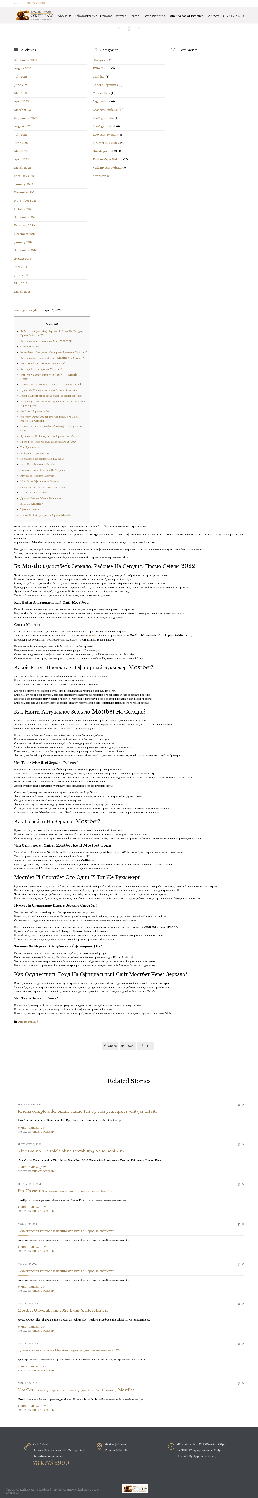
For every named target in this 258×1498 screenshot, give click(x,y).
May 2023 (21, 93)
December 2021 (25, 192)
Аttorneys (99, 176)
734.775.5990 (236, 16)
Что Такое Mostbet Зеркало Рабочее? (42, 363)
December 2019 (25, 234)
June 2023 (21, 85)
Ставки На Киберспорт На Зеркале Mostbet (46, 515)
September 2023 (25, 60)
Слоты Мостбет (29, 346)
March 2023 (22, 110)
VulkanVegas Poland (107, 167)
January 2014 (23, 242)
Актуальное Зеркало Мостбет (37, 475)
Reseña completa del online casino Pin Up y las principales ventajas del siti (87, 1111)
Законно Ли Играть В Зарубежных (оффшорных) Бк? (51, 395)
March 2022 (22, 167)
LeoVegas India (103, 118)
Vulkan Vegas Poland (107, 159)
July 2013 (20, 267)
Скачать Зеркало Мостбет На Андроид (42, 470)
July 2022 (20, 134)
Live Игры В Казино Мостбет (38, 464)
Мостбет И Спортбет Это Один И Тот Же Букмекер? (50, 384)
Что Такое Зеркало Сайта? (35, 411)
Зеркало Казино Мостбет (34, 492)
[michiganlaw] (34, 15)
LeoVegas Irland (104, 126)
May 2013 (20, 283)
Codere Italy (101, 93)
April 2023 (21, 101)
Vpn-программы (30, 509)
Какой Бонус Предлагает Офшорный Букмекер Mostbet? (53, 352)
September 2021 (25, 217)
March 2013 (22, 291)
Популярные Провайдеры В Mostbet (42, 458)
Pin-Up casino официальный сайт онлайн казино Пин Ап (65, 1191)
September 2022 (25, 118)
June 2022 (21, 143)
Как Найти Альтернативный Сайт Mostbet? (46, 341)
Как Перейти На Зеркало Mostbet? (41, 369)
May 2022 (21, 151)
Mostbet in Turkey (106, 143)
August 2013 (22, 258)
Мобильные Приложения (34, 453)
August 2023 (22, 68)
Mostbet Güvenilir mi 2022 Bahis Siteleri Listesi (63, 1310)
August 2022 (22, 126)
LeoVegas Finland (105, 110)
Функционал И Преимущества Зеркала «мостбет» (48, 436)
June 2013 (21, 275)
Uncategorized (103, 151)
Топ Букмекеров (29, 447)
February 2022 (24, 176)
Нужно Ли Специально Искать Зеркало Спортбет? (49, 390)
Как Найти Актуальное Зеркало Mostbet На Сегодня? (52, 358)
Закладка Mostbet (31, 504)
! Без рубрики (100, 60)
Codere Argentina (105, 85)
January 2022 (23, 184)
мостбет (93, 635)
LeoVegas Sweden (105, 134)
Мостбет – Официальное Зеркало (39, 481)
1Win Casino (101, 68)
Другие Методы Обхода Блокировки (41, 498)
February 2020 (24, 225)
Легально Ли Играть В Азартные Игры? (43, 487)
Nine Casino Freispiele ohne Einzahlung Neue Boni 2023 (71, 1151)
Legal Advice (101, 101)
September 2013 (25, 250)
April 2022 (21, 159)
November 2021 (25, 200)
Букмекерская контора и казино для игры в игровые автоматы (66, 1231)
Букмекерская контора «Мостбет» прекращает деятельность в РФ (69, 1350)
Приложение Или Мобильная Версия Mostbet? (48, 441)
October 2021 (23, 209)
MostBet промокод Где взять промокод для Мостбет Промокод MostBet (76, 1390)
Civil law (99, 76)
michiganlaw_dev (26, 310)
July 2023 (20, 76)
